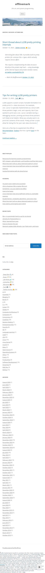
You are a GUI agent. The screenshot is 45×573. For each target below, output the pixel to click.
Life (4, 337)
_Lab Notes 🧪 (7, 279)
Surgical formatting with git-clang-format (15, 171)
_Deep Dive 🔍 (7, 274)
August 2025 (6, 400)
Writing (5, 370)
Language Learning (8, 332)
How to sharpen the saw (10, 224)
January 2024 (6, 437)
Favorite (5, 327)
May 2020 (5, 508)
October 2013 (7, 535)
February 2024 (7, 435)
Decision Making (8, 322)
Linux (4, 340)
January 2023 (6, 462)
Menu (22, 14)
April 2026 (6, 387)
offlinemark (22, 4)
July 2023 (5, 452)
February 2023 (7, 460)
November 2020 (7, 493)
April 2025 (6, 407)
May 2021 (5, 480)
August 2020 (6, 500)
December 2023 (7, 440)
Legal (4, 335)
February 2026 (7, 392)
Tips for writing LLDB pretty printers (20, 95)
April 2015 (6, 525)
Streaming (6, 365)
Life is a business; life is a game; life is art (15, 186)
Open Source (7, 350)
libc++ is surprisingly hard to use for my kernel (17, 216)
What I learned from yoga (10, 221)
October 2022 (7, 468)
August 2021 (6, 478)
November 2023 (7, 442)
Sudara (16, 131)
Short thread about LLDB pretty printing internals (22, 43)
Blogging (5, 297)
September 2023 (8, 447)
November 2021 (7, 470)
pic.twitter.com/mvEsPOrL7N (14, 72)
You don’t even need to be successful (14, 184)
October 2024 (7, 417)
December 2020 (7, 490)
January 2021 (6, 488)
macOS (5, 345)
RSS (12, 262)
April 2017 (6, 515)
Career (5, 307)
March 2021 (6, 485)
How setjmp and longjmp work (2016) (14, 204)
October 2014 (7, 530)
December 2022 (7, 465)
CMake (5, 310)
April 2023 (6, 457)
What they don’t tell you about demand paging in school (20, 201)
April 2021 (6, 483)
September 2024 (8, 420)
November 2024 (7, 415)
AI (3, 292)
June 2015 (5, 523)
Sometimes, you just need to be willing (14, 189)
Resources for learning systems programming (17, 159)
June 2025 (5, 405)
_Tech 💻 (18, 98)
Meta (4, 347)
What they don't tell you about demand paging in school (20, 164)
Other (4, 355)
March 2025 (6, 410)
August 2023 (6, 450)
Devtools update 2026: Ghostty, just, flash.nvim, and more (21, 226)
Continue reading (10, 138)
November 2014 (7, 528)
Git (3, 330)
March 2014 (6, 533)
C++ (29, 48)
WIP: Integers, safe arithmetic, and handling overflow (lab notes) (22, 161)
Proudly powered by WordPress (12, 548)
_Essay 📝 (6, 277)
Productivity (6, 360)
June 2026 (5, 385)
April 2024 (6, 430)
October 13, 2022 (28, 77)
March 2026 (6, 390)
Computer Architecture (10, 312)
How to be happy (8, 191)
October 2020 (7, 495)
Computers (6, 315)
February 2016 (7, 520)
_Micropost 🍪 (7, 284)
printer (2, 565)
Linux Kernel (6, 342)
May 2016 (5, 518)
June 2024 (5, 425)
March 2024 (6, 432)
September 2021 (8, 475)
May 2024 (5, 427)
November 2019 (7, 513)
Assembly (5, 294)
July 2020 (5, 503)
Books (4, 300)
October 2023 (7, 445)
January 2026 (6, 395)
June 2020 (5, 505)
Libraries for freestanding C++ (12, 219)
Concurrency (6, 317)
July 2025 (5, 402)
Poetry (5, 357)
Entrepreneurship (8, 325)
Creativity (5, 320)
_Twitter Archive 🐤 (21, 48)
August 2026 (6, 382)
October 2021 (7, 473)
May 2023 (5, 455)
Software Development (10, 362)
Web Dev (5, 367)
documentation (8, 131)
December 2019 (7, 510)
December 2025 (7, 397)
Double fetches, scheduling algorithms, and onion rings (20, 199)
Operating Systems (8, 352)
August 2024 (6, 422)
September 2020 (8, 498)
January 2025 (6, 412)
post (32, 131)
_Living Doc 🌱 (7, 282)
